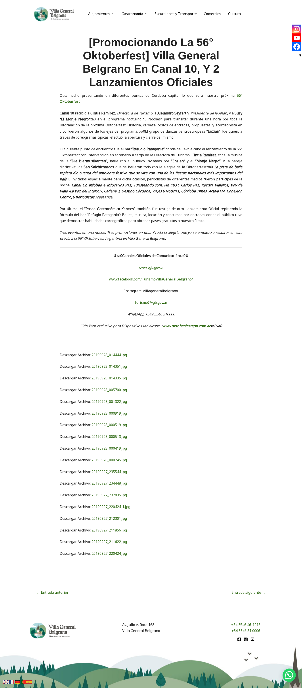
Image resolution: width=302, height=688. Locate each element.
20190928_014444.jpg (109, 354)
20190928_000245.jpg (109, 460)
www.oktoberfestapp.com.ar (186, 325)
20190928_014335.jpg (109, 378)
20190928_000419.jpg (109, 448)
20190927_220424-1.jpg (111, 506)
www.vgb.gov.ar (151, 267)
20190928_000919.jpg (109, 413)
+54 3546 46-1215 (245, 624)
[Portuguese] (23, 681)
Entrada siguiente (248, 592)
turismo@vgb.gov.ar (151, 302)
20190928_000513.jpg (109, 436)
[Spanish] (29, 681)
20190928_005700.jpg (109, 389)
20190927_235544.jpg (109, 471)
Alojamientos (99, 13)
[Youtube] (296, 37)
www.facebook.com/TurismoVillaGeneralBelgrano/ (151, 279)
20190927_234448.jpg (109, 483)
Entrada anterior (52, 592)
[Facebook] (296, 46)
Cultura (234, 13)
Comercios (212, 13)
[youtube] (252, 639)
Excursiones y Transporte (176, 13)
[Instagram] (296, 29)
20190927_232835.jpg (109, 495)
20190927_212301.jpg (109, 518)
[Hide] (300, 55)
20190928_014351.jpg (109, 366)
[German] (18, 681)
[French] (12, 681)
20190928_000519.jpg (109, 424)
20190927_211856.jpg (109, 530)
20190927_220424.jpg (109, 553)
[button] (289, 675)
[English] (6, 681)
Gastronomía (132, 13)
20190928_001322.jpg (109, 401)
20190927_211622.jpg (109, 541)
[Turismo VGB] (54, 13)
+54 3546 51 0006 (245, 630)
